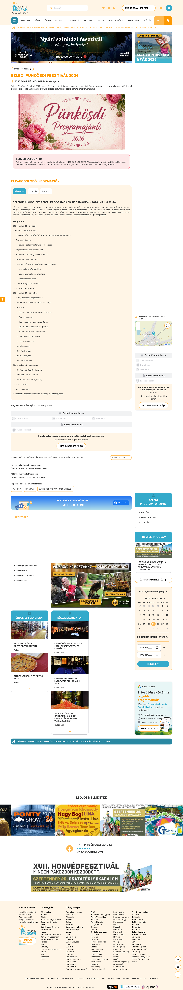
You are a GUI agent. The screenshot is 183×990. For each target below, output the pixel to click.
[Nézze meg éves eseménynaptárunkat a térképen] (168, 20)
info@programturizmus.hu (74, 164)
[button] (153, 333)
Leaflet (169, 345)
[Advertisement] (71, 541)
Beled (24, 81)
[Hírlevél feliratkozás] (103, 8)
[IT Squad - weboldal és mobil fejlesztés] (150, 987)
